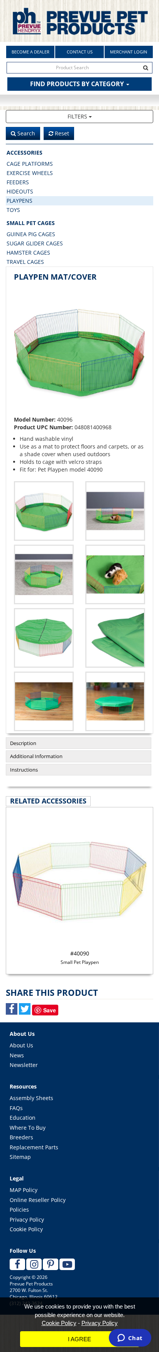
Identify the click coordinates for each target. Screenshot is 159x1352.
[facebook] (17, 1264)
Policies (19, 1209)
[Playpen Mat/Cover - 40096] (79, 350)
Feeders (18, 182)
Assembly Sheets (31, 1098)
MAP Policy (23, 1190)
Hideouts (20, 191)
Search (25, 133)
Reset (61, 133)
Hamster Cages (28, 252)
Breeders (21, 1137)
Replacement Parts (34, 1147)
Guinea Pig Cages (31, 234)
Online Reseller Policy (38, 1200)
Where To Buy (28, 1127)
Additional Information (36, 756)
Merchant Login (128, 52)
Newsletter (24, 1065)
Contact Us (80, 52)
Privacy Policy (27, 1219)
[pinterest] (50, 1264)
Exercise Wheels (30, 173)
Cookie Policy (26, 1229)
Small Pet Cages (31, 223)
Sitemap (20, 1156)
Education (23, 1117)
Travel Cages (25, 261)
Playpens (19, 200)
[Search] (145, 67)
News (17, 1055)
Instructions (24, 769)
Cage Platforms (30, 163)
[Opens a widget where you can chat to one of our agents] (129, 1338)
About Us (21, 1045)
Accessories (24, 152)
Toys (13, 209)
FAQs (16, 1108)
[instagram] (34, 1264)
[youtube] (67, 1264)
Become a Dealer (30, 52)
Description (23, 743)
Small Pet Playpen (80, 957)
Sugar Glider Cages (35, 243)
